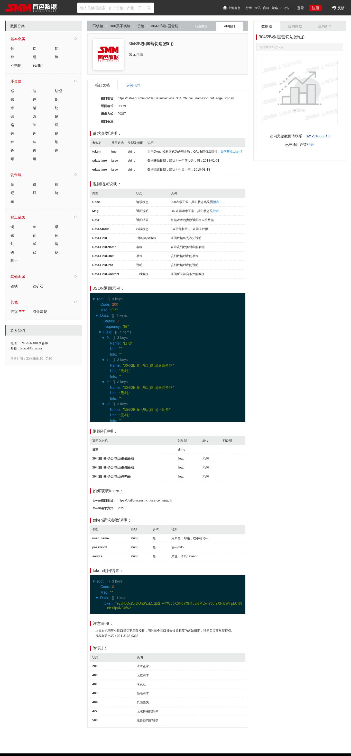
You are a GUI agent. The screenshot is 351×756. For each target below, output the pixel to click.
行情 (249, 7)
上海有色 (234, 7)
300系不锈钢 (120, 25)
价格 (140, 25)
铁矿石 (38, 286)
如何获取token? (231, 151)
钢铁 (14, 286)
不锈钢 (16, 65)
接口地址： (108, 98)
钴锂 (58, 90)
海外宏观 (40, 311)
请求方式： (108, 114)
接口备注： (108, 121)
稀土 (14, 260)
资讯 (257, 7)
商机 (266, 7)
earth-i (38, 65)
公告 (286, 7)
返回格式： (108, 106)
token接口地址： (104, 500)
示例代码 (133, 85)
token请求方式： (104, 508)
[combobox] (115, 8)
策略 (275, 7)
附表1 (217, 202)
